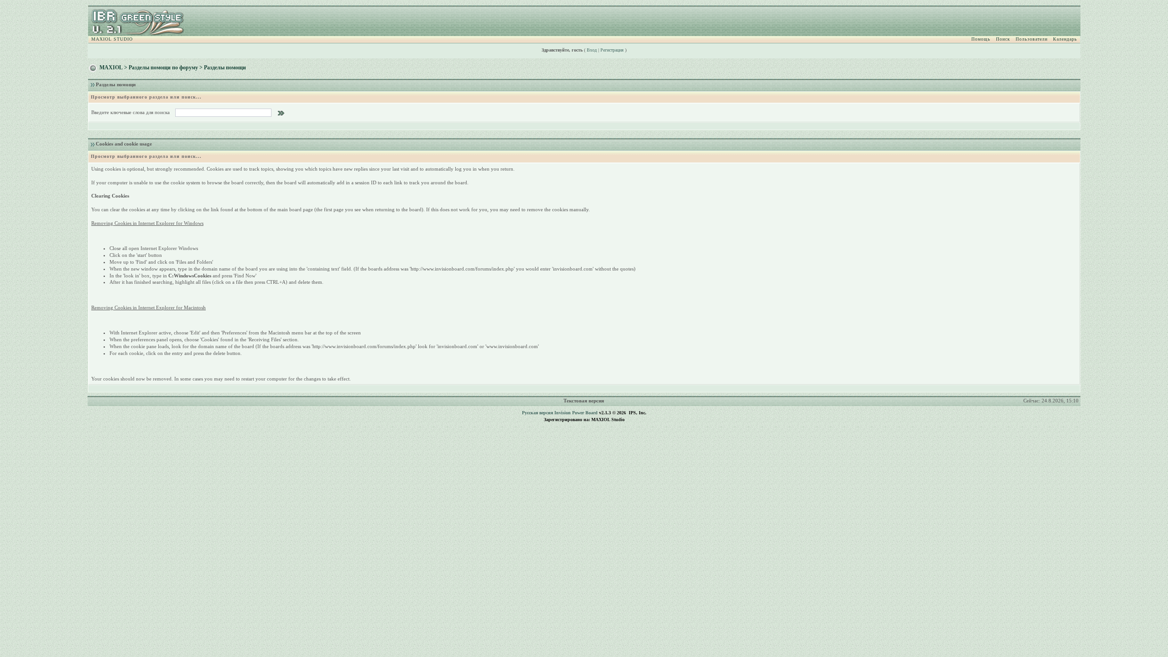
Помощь (981, 39)
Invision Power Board (576, 412)
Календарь (1065, 39)
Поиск (1003, 39)
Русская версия (537, 412)
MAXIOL (111, 67)
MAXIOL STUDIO (112, 39)
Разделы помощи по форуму (163, 67)
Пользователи (1032, 39)
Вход (592, 49)
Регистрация (612, 49)
